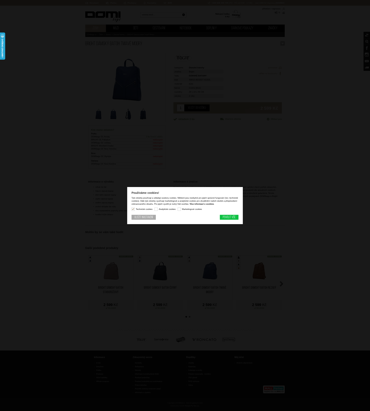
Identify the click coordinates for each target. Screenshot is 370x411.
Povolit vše (229, 217)
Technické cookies (144, 209)
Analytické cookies (167, 209)
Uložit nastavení (143, 217)
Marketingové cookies (192, 209)
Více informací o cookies (202, 204)
